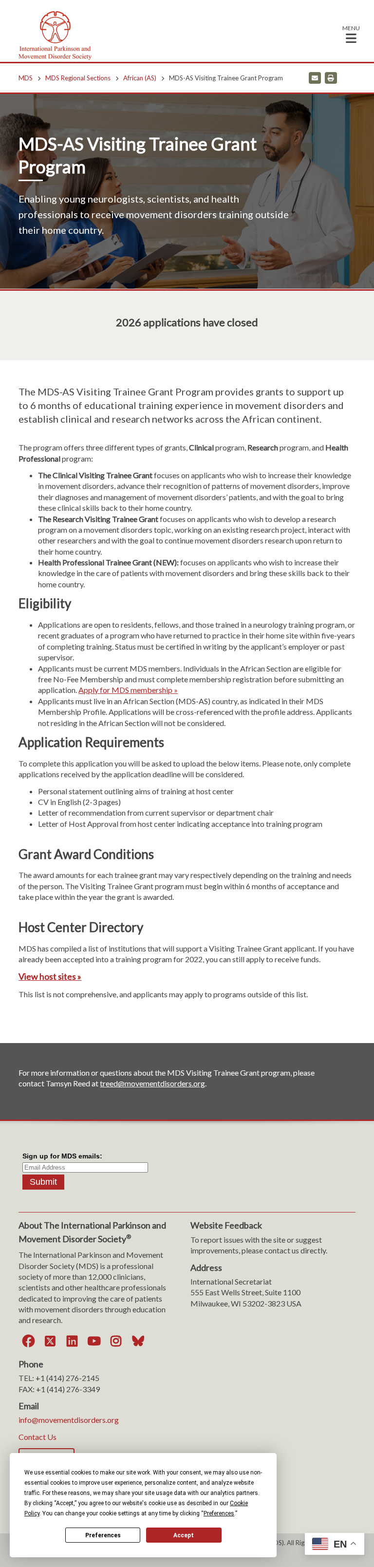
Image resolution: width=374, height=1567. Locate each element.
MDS (26, 78)
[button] (351, 34)
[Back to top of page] (280, 1544)
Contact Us (37, 1436)
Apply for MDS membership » (128, 689)
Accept (183, 1535)
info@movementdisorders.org (69, 1419)
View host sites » (50, 976)
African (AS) (139, 78)
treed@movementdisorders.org (152, 1083)
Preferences (103, 1535)
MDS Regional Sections (78, 78)
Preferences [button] (219, 1513)
